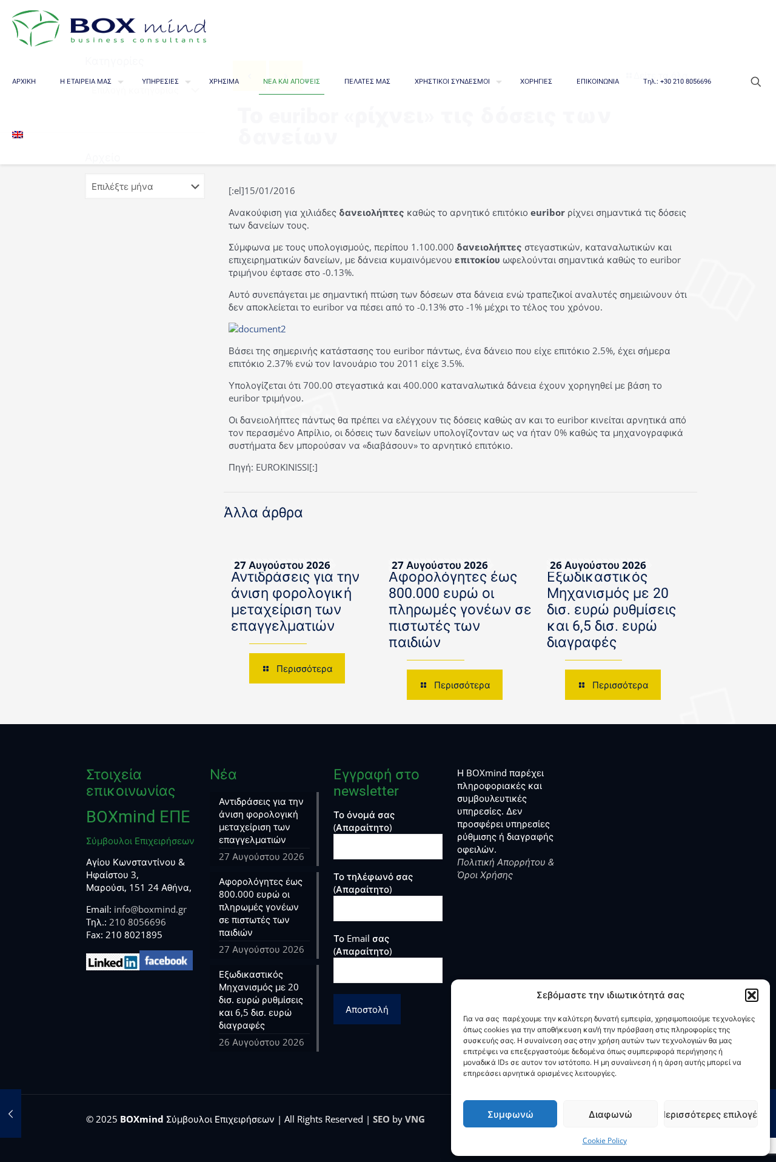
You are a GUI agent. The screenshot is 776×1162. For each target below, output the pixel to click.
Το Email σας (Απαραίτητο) (362, 944)
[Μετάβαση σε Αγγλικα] (17, 136)
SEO (381, 1119)
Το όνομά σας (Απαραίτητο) (364, 820)
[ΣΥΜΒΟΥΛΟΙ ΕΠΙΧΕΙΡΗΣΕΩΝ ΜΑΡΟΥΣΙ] (109, 27)
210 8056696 (137, 922)
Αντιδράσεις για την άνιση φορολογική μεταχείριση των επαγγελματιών (295, 601)
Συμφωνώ (510, 1114)
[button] (752, 995)
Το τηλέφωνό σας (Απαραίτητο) (373, 882)
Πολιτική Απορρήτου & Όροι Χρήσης (505, 868)
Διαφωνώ (610, 1114)
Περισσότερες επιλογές (711, 1114)
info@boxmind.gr (150, 909)
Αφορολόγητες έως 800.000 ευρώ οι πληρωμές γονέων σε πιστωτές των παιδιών (460, 610)
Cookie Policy (605, 1140)
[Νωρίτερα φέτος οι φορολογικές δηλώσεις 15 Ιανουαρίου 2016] (10, 1113)
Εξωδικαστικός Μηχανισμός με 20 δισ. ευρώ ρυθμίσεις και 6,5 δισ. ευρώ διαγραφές (611, 610)
